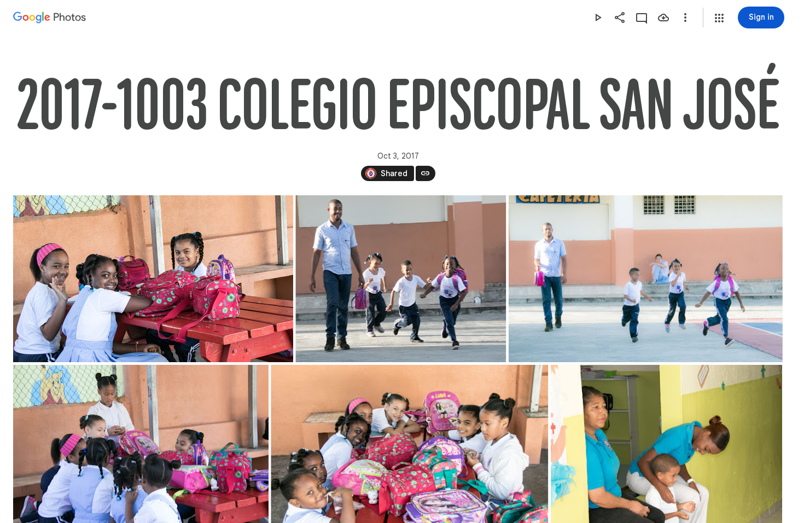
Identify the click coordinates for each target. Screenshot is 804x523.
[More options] (685, 17)
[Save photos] (663, 17)
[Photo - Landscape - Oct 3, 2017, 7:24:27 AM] (646, 278)
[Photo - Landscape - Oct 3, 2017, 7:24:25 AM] (400, 278)
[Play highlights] (598, 17)
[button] (719, 18)
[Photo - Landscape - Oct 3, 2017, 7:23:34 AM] (153, 278)
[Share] (620, 17)
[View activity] (641, 17)
